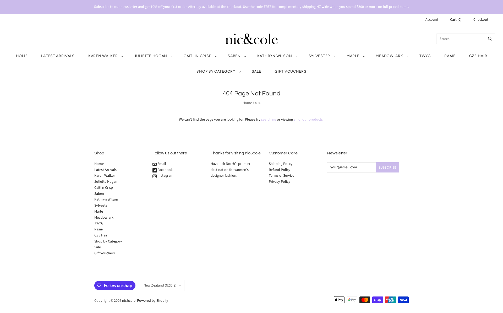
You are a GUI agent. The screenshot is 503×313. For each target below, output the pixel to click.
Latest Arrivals (58, 56)
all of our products (308, 119)
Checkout (480, 19)
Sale (256, 71)
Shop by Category (215, 71)
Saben (234, 56)
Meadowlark (389, 56)
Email (161, 163)
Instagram (165, 175)
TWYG (425, 56)
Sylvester (319, 56)
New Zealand (160, 285)
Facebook (165, 169)
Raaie (450, 56)
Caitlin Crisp (197, 56)
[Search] (490, 39)
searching (268, 119)
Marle (353, 56)
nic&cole (128, 300)
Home (22, 56)
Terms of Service (281, 175)
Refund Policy (279, 169)
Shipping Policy (281, 163)
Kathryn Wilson (274, 56)
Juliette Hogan (150, 56)
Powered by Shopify (152, 300)
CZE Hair (478, 56)
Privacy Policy (279, 181)
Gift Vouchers (290, 71)
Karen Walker (103, 56)
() (455, 19)
